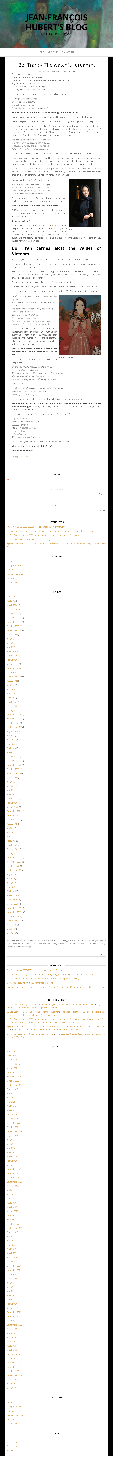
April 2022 (11, 794)
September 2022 (14, 773)
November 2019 (14, 912)
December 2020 (14, 857)
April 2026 (11, 601)
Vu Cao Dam (12, 582)
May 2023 (11, 744)
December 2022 (14, 760)
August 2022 (12, 777)
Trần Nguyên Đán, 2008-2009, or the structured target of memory (35, 526)
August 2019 (12, 925)
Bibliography (68, 52)
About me (53, 52)
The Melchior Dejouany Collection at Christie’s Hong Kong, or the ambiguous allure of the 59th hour (51, 531)
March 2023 (12, 752)
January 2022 (12, 807)
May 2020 (11, 887)
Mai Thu (10, 569)
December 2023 (14, 714)
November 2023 (14, 718)
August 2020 (12, 874)
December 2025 (14, 617)
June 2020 (11, 883)
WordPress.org (13, 1450)
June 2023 (11, 739)
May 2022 (11, 790)
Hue (63, 126)
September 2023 (14, 727)
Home (41, 52)
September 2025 (14, 630)
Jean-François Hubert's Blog (56, 22)
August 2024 (12, 681)
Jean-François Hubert (66, 71)
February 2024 (13, 706)
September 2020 (14, 870)
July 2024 (11, 685)
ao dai (54, 225)
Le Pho (10, 561)
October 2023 (13, 723)
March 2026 (12, 605)
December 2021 (14, 811)
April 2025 (11, 651)
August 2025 (12, 634)
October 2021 (13, 819)
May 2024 (11, 693)
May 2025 (11, 647)
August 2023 (12, 731)
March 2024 (12, 702)
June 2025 (11, 643)
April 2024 (11, 697)
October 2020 (13, 866)
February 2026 (13, 609)
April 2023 (11, 748)
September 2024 (14, 676)
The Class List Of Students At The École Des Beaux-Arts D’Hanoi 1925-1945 (43, 1022)
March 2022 (12, 798)
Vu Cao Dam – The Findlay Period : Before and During (33, 1015)
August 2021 (12, 824)
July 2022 (11, 781)
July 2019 (11, 929)
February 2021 (13, 849)
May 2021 (11, 836)
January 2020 (12, 904)
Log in (9, 1438)
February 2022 (13, 802)
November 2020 (14, 861)
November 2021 (14, 815)
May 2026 (11, 596)
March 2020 (12, 895)
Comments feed (14, 1446)
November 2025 (14, 622)
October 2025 (13, 626)
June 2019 (11, 933)
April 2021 (11, 840)
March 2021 (12, 845)
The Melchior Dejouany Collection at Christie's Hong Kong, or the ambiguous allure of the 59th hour (51, 1004)
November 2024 (14, 668)
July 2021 (11, 828)
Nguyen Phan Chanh (16, 574)
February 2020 (13, 899)
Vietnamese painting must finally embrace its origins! (30, 539)
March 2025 (12, 655)
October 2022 (13, 769)
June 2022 (11, 786)
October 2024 (13, 672)
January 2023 (12, 756)
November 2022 (14, 765)
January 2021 (12, 853)
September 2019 (14, 920)
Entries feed (12, 1442)
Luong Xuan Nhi (14, 565)
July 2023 (11, 735)
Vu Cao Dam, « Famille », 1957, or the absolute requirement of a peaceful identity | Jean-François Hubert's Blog (56, 1012)
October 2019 (13, 916)
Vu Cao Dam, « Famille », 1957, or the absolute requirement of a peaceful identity (43, 535)
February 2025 (13, 660)
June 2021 (11, 832)
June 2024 (11, 689)
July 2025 (11, 638)
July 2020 (11, 878)
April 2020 (11, 891)
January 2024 (12, 710)
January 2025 (12, 664)
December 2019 (14, 908)
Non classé (24, 457)
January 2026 (12, 613)
